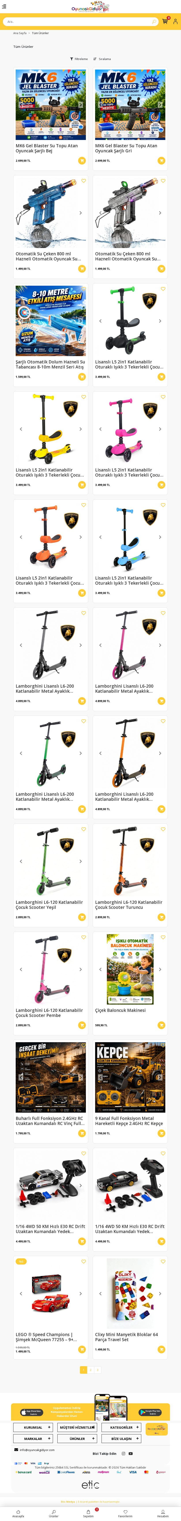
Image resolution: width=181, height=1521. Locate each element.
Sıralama (104, 59)
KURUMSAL (33, 1427)
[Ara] (154, 22)
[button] (21, 105)
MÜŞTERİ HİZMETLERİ (77, 1427)
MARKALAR (33, 1438)
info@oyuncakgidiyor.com (37, 1450)
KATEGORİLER (121, 1427)
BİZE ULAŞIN (121, 1438)
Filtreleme (81, 59)
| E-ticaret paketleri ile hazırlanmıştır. (90, 1501)
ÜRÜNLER (77, 1438)
